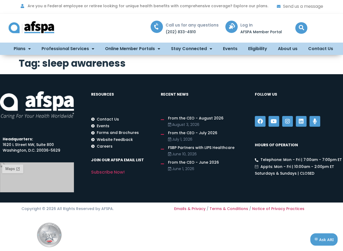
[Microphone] (315, 121)
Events (230, 49)
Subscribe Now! (108, 172)
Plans (19, 49)
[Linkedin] (301, 121)
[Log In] (231, 27)
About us (287, 49)
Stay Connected (189, 49)
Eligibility (257, 49)
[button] (301, 28)
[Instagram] (287, 121)
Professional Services (65, 49)
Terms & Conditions (229, 208)
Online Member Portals (130, 49)
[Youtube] (274, 121)
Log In (246, 25)
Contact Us (320, 49)
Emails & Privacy (190, 208)
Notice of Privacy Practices (278, 208)
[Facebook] (260, 121)
